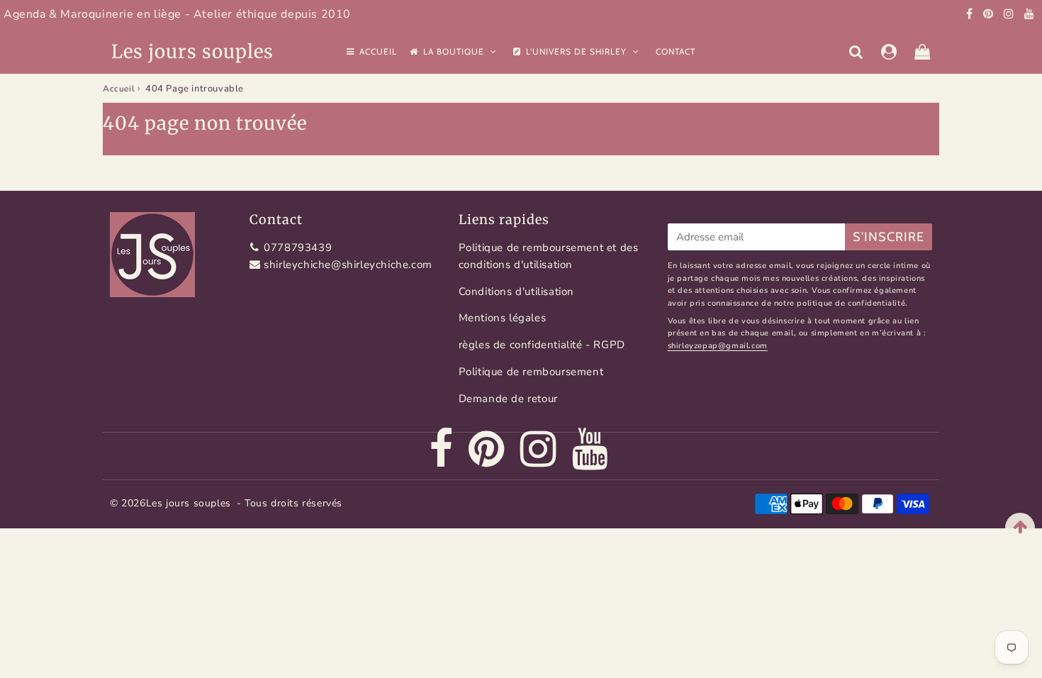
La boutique (455, 51)
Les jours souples (192, 51)
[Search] (856, 52)
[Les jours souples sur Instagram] (1010, 14)
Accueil (378, 51)
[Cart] (923, 52)
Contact (675, 51)
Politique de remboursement (531, 372)
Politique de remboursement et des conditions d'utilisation (549, 256)
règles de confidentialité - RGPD (542, 345)
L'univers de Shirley (577, 51)
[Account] (889, 52)
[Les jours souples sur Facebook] (971, 14)
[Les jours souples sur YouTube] (1029, 14)
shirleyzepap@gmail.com (718, 345)
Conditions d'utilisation (516, 291)
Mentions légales (503, 318)
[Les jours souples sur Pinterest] (990, 14)
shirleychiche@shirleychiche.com (348, 264)
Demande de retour (508, 398)
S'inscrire (888, 237)
